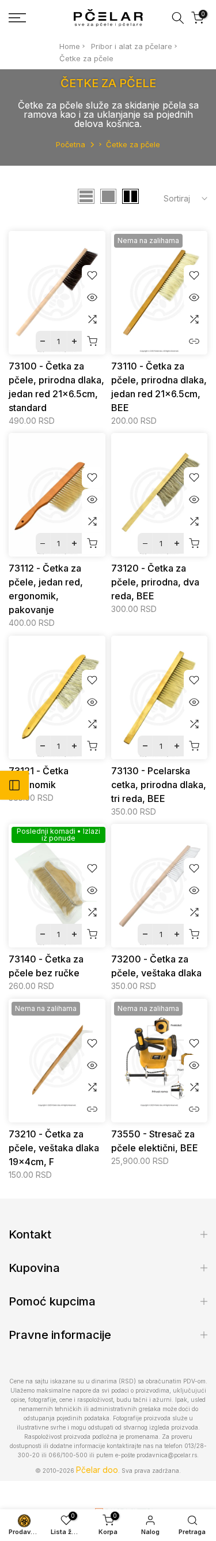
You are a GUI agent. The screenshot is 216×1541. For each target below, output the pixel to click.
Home (69, 46)
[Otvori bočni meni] (14, 785)
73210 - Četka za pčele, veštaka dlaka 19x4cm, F (54, 1147)
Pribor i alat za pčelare (131, 46)
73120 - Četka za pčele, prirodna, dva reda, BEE (155, 582)
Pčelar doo (97, 1470)
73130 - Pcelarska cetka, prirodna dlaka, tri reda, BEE (158, 784)
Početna (70, 144)
